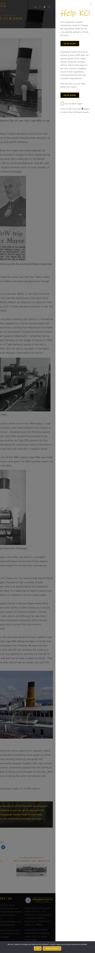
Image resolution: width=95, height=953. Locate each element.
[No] (92, 947)
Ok (38, 948)
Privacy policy (52, 948)
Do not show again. (73, 103)
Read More (70, 43)
